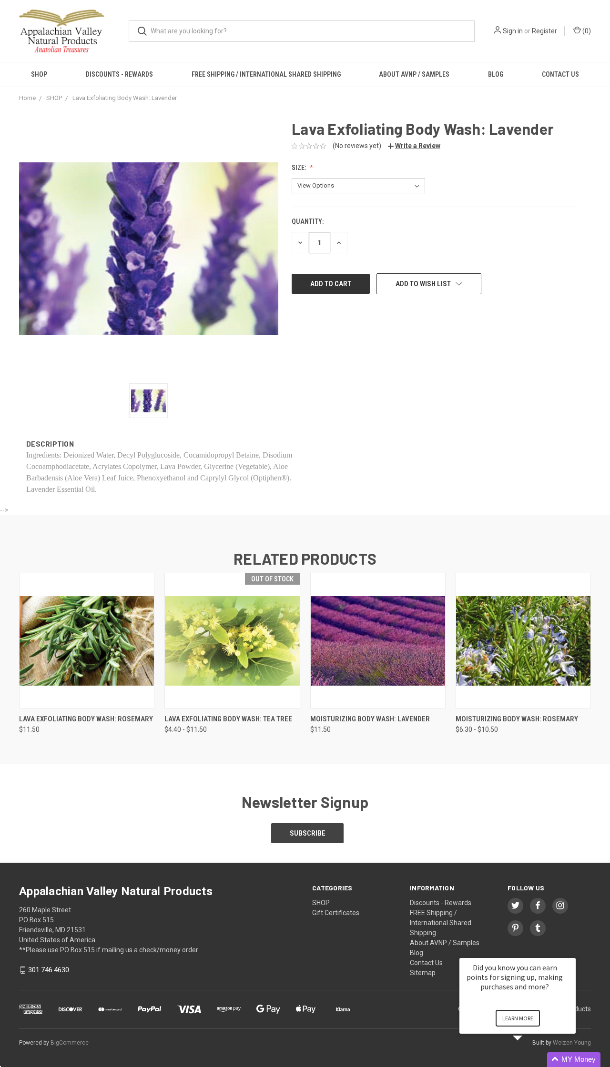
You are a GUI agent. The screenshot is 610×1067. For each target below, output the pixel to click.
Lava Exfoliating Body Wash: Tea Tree (228, 719)
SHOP (39, 74)
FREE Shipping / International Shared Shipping (266, 74)
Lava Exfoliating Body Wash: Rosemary (86, 719)
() (586, 31)
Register (544, 31)
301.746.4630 (48, 970)
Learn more (517, 1018)
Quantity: (308, 221)
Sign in (513, 31)
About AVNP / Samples (414, 74)
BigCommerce (70, 1042)
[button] (529, 1059)
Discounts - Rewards (119, 74)
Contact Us (560, 74)
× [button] (571, 951)
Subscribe (307, 833)
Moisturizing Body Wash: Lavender (370, 719)
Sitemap (423, 973)
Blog (495, 74)
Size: (299, 167)
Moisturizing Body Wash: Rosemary (517, 719)
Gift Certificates (335, 913)
